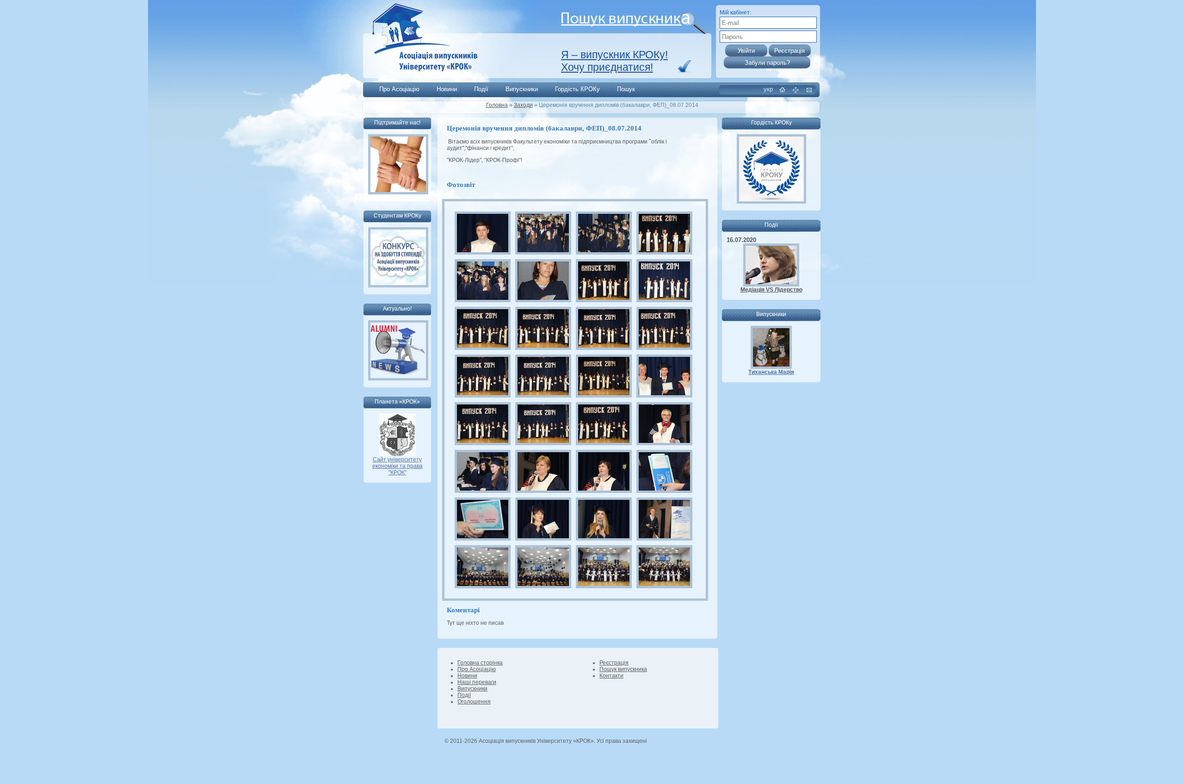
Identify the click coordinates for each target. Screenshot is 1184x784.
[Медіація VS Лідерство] (771, 284)
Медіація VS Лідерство (771, 289)
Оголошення (474, 701)
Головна (497, 105)
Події (481, 89)
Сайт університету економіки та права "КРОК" (397, 466)
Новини (447, 89)
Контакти (611, 675)
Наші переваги (476, 682)
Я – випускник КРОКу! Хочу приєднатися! (614, 61)
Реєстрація (614, 663)
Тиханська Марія (771, 372)
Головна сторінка (480, 663)
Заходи (523, 105)
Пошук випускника (623, 669)
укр (768, 89)
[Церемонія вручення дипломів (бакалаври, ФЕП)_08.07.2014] (482, 233)
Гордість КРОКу (577, 89)
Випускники (522, 89)
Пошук (626, 89)
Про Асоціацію (399, 89)
